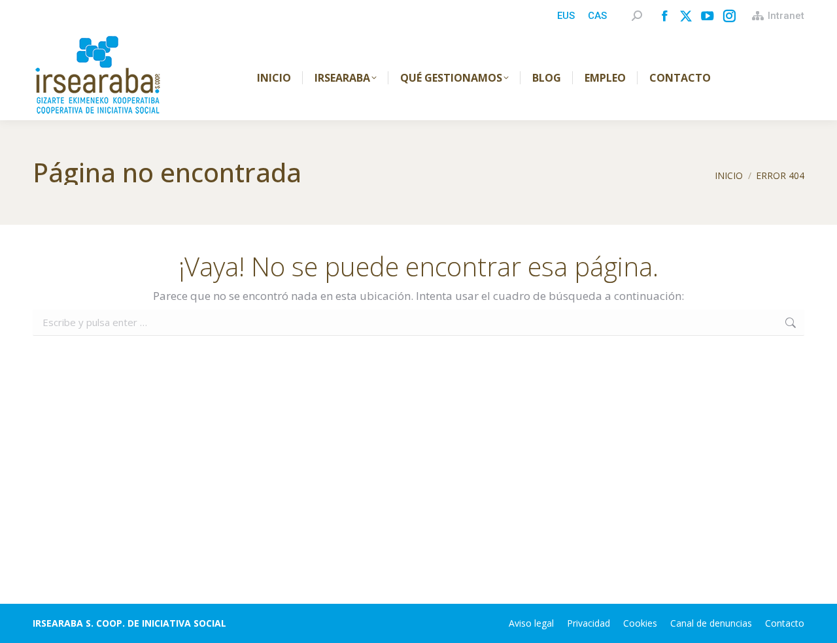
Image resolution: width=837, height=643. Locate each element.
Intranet (786, 16)
